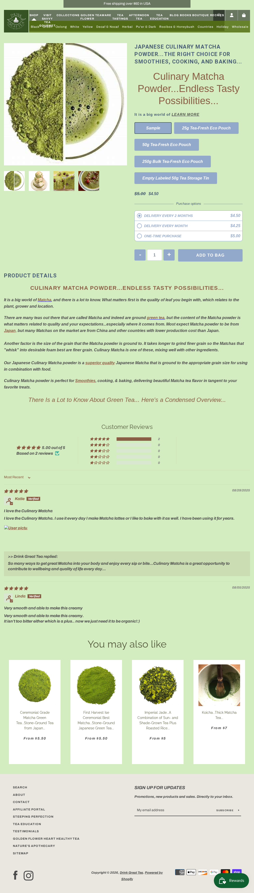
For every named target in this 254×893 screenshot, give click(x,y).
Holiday (223, 27)
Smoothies (85, 381)
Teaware (103, 15)
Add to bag (210, 255)
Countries (205, 27)
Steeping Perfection (33, 816)
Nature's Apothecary (34, 846)
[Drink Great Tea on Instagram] (28, 875)
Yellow (88, 27)
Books (185, 15)
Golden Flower (87, 17)
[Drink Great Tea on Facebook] (15, 875)
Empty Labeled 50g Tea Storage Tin (175, 178)
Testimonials (26, 831)
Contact (21, 802)
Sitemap (20, 853)
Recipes (217, 15)
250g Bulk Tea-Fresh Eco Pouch (172, 161)
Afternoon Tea (139, 17)
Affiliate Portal (29, 809)
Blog (174, 15)
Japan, (10, 330)
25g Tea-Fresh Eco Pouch (206, 128)
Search (20, 787)
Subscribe (225, 810)
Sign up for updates (159, 787)
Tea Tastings (120, 17)
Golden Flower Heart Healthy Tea (46, 838)
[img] (16, 491)
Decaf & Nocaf (107, 27)
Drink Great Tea (131, 872)
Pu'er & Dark (146, 27)
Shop (34, 15)
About (19, 795)
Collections (68, 15)
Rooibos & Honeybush (176, 27)
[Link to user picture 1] (16, 537)
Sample (153, 128)
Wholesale (240, 27)
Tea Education (159, 17)
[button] (100, 439)
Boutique (200, 15)
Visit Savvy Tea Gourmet (47, 20)
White (74, 27)
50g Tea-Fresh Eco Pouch (166, 145)
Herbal (127, 27)
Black (35, 27)
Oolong (61, 27)
